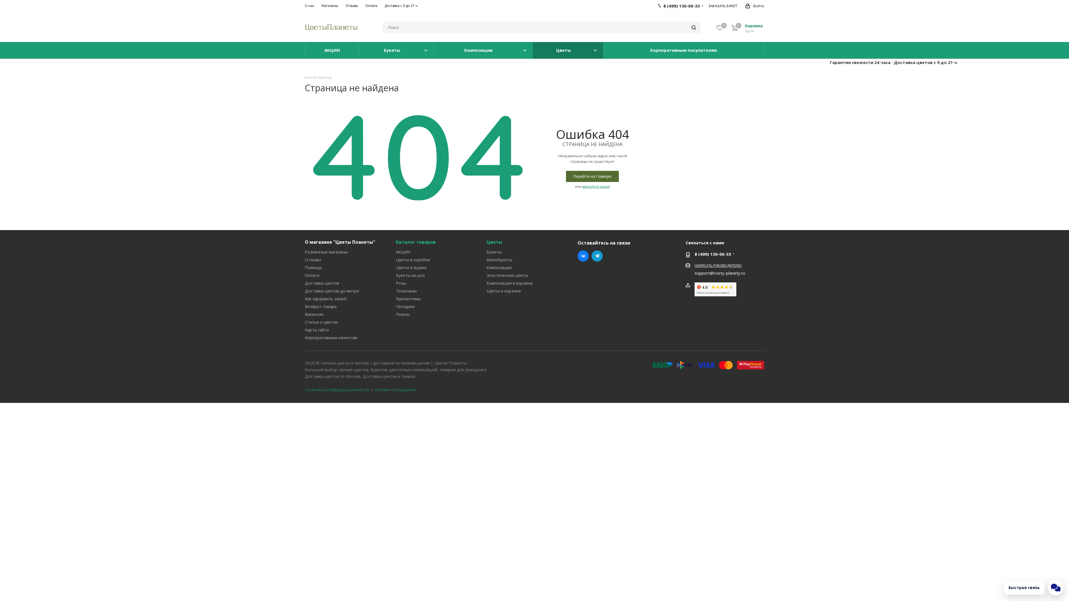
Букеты (494, 252)
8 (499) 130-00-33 (713, 254)
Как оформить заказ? (326, 298)
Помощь (313, 267)
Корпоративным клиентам (331, 337)
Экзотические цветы (507, 275)
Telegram (597, 256)
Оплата (312, 275)
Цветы (494, 242)
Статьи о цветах (321, 322)
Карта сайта (317, 329)
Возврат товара (321, 306)
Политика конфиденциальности (337, 389)
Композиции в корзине (510, 283)
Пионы (403, 314)
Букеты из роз (410, 275)
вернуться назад (596, 186)
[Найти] (693, 27)
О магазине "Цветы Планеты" (340, 242)
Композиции (499, 267)
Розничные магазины (326, 252)
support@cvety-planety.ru (720, 273)
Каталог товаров (416, 242)
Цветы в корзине (504, 291)
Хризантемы (408, 298)
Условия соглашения (395, 389)
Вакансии (314, 314)
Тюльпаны (406, 291)
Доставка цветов (322, 283)
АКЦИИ (403, 252)
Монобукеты (499, 259)
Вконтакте (583, 256)
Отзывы (313, 259)
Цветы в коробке (413, 259)
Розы (401, 283)
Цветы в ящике (411, 267)
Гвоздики (405, 306)
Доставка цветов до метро (332, 291)
